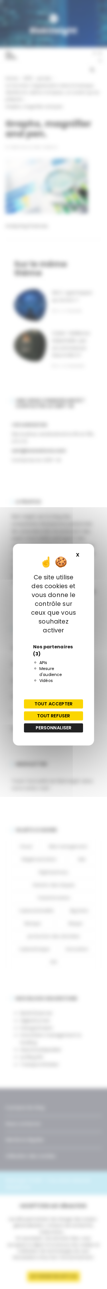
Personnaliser (54, 727)
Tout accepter (53, 704)
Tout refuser (53, 715)
